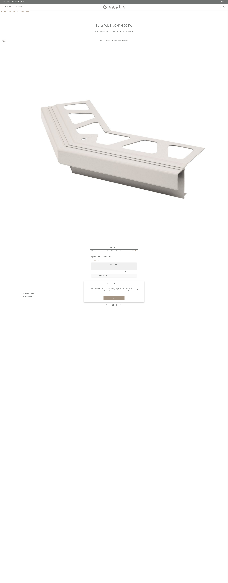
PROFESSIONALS (15, 1)
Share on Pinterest (120, 305)
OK (114, 298)
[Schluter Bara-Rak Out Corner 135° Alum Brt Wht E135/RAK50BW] (4, 41)
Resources (19, 6)
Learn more (118, 292)
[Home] (1, 11)
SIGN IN (222, 1)
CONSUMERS (6, 1)
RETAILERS (23, 1)
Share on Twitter (113, 305)
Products (8, 6)
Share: (108, 305)
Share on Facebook (116, 305)
